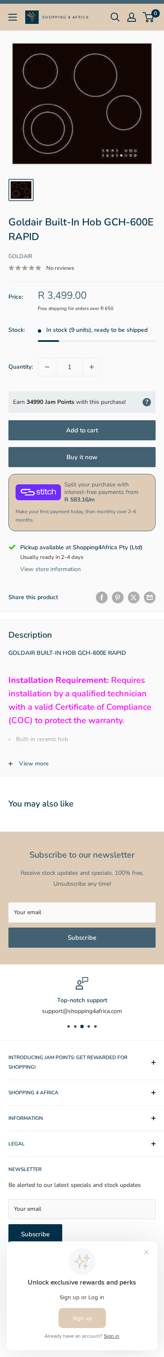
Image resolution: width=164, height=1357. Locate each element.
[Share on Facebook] (102, 597)
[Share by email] (150, 597)
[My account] (131, 17)
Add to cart (82, 430)
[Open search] (115, 17)
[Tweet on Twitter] (134, 597)
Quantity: (20, 367)
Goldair (20, 256)
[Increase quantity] (92, 367)
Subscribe (82, 937)
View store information (50, 569)
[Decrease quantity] (47, 367)
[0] (148, 17)
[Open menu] (12, 17)
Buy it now (82, 457)
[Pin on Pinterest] (118, 597)
